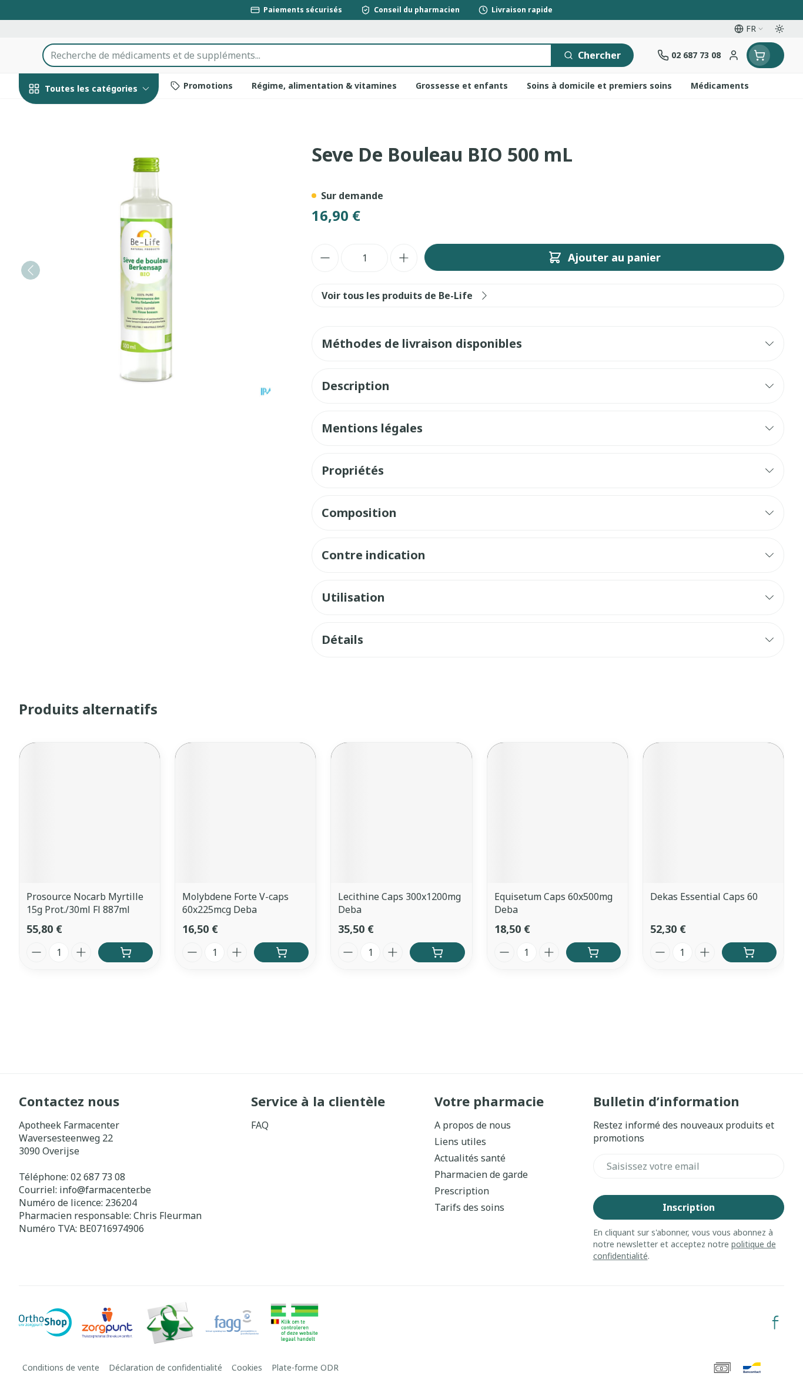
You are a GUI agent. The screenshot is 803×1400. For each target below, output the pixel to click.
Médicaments (94, 414)
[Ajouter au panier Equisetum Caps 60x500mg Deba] (593, 952)
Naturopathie (94, 307)
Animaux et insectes (94, 381)
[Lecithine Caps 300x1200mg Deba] (401, 813)
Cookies (247, 1367)
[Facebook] (775, 1322)
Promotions (55, 115)
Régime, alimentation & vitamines (94, 200)
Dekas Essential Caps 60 (704, 896)
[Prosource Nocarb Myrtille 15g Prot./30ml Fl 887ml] (89, 813)
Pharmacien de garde (481, 1174)
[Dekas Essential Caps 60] (713, 813)
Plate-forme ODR (305, 1367)
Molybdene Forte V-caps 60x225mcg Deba (235, 903)
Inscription (689, 1207)
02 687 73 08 (98, 1176)
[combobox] (297, 55)
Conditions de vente (60, 1367)
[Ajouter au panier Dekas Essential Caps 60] (749, 952)
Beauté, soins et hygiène (94, 152)
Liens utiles (460, 1141)
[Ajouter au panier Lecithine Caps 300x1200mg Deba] (437, 952)
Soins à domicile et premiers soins (94, 345)
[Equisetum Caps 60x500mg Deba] (557, 813)
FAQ (260, 1125)
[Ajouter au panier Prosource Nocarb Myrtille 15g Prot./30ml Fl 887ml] (125, 952)
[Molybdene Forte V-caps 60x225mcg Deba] (245, 813)
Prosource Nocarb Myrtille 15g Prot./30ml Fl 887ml (84, 903)
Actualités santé (470, 1157)
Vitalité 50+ (94, 275)
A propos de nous (472, 1125)
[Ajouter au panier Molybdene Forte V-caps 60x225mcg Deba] (281, 952)
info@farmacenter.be (105, 1189)
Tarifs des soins (469, 1207)
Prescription (461, 1190)
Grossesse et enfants (94, 243)
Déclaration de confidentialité (165, 1367)
